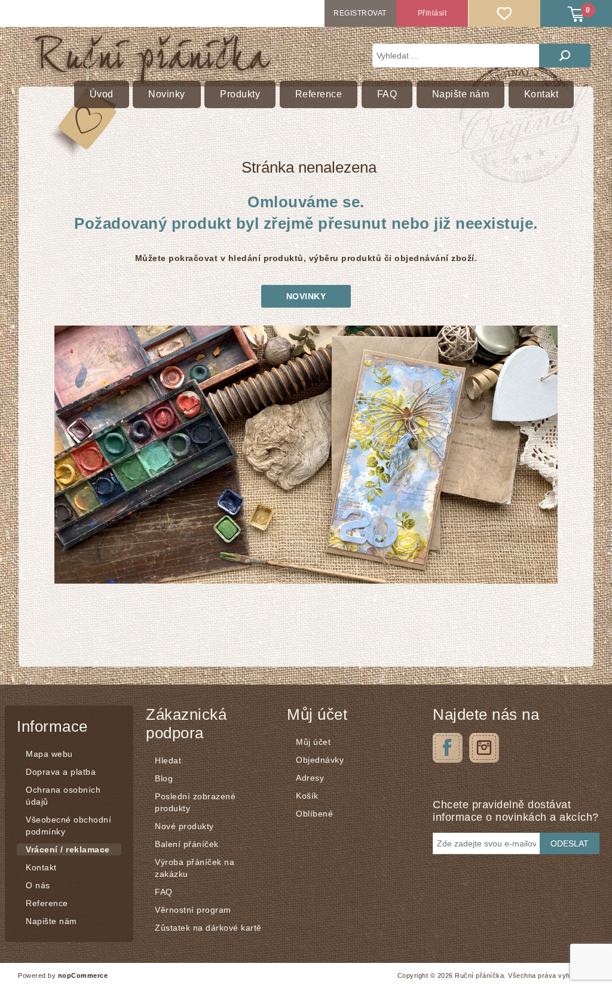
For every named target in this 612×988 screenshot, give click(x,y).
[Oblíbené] (504, 13)
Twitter (484, 748)
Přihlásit (432, 13)
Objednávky (320, 760)
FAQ (164, 892)
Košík (307, 795)
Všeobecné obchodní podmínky (68, 825)
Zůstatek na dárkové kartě (208, 927)
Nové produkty (184, 826)
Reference (47, 903)
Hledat (564, 55)
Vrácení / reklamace (68, 849)
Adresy (310, 778)
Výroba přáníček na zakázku (194, 868)
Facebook (448, 748)
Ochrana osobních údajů (63, 795)
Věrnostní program (193, 910)
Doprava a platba (61, 772)
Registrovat (360, 13)
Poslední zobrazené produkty (195, 802)
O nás (38, 885)
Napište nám (51, 921)
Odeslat (569, 843)
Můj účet (313, 742)
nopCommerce (83, 975)
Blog (164, 778)
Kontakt (41, 867)
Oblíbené (314, 813)
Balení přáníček (187, 844)
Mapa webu (49, 754)
